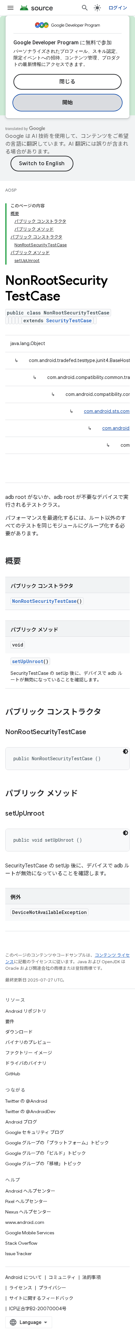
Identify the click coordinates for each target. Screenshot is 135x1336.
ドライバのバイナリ (26, 1063)
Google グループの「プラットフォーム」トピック (57, 1143)
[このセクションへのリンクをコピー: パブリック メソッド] (84, 794)
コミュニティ (62, 1277)
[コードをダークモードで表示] (125, 751)
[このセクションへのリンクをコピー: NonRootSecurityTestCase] (92, 732)
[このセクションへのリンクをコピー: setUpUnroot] (50, 814)
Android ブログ (21, 1122)
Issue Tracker (18, 1253)
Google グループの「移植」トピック (43, 1164)
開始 (67, 102)
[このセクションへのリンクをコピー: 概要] (27, 562)
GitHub (12, 1074)
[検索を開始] (85, 8)
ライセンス (20, 1287)
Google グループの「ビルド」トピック (45, 1153)
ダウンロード (19, 1032)
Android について (23, 1277)
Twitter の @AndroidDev (30, 1111)
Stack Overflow (21, 1243)
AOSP (10, 190)
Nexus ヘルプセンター (28, 1212)
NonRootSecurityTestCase (44, 601)
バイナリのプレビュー (28, 1042)
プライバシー (52, 1287)
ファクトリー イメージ (28, 1053)
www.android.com (24, 1222)
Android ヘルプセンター (30, 1191)
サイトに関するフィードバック (41, 1298)
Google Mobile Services (29, 1233)
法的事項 (91, 1277)
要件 (9, 1021)
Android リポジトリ (25, 1011)
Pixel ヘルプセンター (26, 1201)
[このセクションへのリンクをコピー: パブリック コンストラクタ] (107, 713)
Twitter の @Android (26, 1101)
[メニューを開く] (10, 8)
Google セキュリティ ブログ (34, 1132)
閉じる (67, 82)
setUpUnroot (27, 661)
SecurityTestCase (69, 320)
